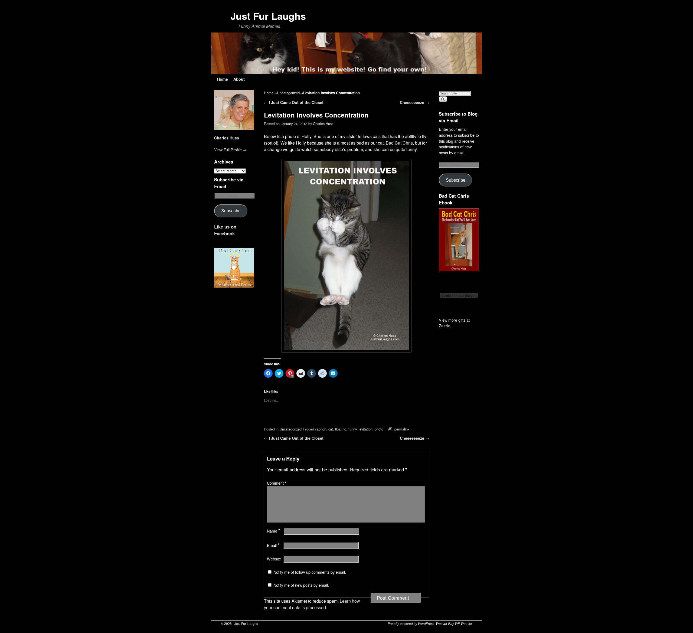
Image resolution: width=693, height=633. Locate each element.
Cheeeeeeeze (414, 102)
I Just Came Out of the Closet (293, 102)
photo (379, 429)
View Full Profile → (230, 149)
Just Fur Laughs (268, 16)
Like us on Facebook (225, 230)
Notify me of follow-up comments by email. (309, 572)
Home (222, 79)
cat (330, 429)
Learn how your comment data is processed (312, 604)
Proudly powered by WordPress (411, 623)
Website (274, 559)
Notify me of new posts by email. (301, 585)
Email (273, 545)
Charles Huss (226, 138)
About (239, 79)
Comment (276, 483)
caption (320, 429)
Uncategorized (288, 92)
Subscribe (231, 210)
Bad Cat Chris (399, 143)
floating (340, 429)
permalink (401, 429)
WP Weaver (463, 623)
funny (352, 429)
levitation (365, 429)
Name (273, 531)
